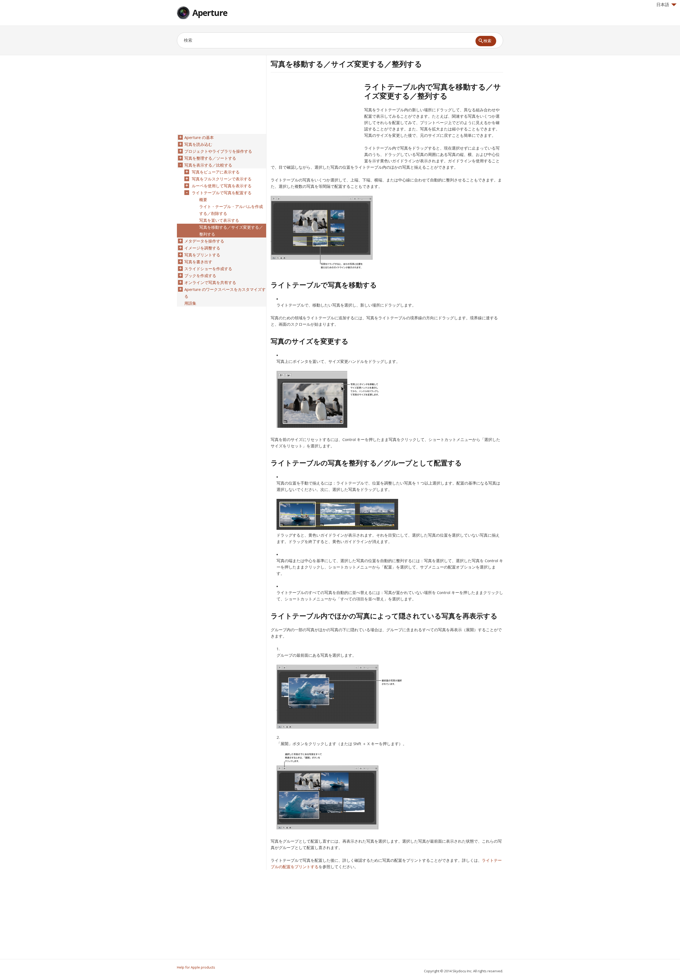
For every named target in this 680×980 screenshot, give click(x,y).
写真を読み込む (198, 144)
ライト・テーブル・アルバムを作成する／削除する (231, 210)
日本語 (662, 4)
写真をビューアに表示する (216, 172)
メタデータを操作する (204, 241)
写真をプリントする (202, 254)
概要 (203, 199)
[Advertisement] (315, 119)
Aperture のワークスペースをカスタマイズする (225, 293)
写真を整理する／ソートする (210, 158)
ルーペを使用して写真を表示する (222, 185)
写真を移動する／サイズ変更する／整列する (231, 230)
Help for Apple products (196, 967)
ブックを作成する (200, 275)
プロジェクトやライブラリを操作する (218, 151)
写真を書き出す (198, 261)
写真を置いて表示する (219, 220)
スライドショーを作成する (208, 268)
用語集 (190, 303)
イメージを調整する (202, 248)
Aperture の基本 (199, 137)
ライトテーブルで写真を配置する (222, 192)
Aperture (209, 12)
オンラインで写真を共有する (210, 282)
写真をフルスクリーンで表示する (222, 178)
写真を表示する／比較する (208, 165)
